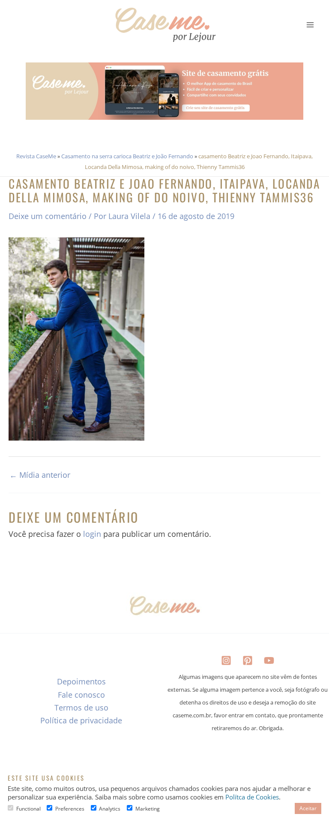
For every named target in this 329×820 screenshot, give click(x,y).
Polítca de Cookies (252, 797)
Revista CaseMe (36, 156)
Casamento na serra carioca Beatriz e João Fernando (127, 156)
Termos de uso (81, 707)
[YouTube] (269, 660)
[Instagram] (226, 660)
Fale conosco (81, 695)
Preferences (69, 808)
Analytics (109, 808)
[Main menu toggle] (310, 25)
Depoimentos (81, 681)
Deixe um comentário (48, 216)
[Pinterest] (247, 660)
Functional (28, 808)
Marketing (147, 808)
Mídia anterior (39, 475)
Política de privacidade (81, 720)
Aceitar (308, 808)
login (92, 534)
